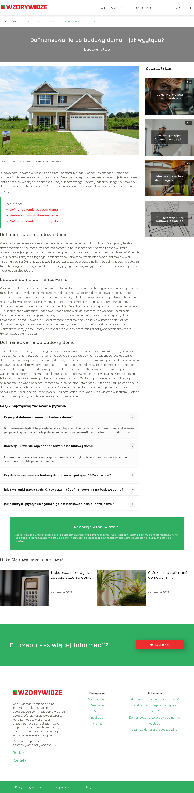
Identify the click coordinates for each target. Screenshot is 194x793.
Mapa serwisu (64, 787)
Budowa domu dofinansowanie (34, 215)
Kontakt (19, 760)
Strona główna (10, 20)
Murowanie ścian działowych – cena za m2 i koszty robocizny (170, 178)
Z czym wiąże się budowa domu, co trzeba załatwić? (169, 219)
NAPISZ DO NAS (160, 644)
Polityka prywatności (29, 787)
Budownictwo (139, 7)
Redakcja (21, 752)
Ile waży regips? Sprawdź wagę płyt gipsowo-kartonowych (170, 137)
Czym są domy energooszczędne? (155, 729)
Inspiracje (163, 7)
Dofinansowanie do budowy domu (36, 221)
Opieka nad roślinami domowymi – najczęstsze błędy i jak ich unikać (169, 575)
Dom (103, 7)
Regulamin (93, 787)
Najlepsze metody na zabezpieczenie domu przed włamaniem (71, 575)
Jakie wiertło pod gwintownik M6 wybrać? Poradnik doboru (170, 97)
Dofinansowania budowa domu (34, 209)
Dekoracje (183, 7)
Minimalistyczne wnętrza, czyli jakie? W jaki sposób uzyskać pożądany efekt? (155, 705)
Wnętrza (117, 7)
